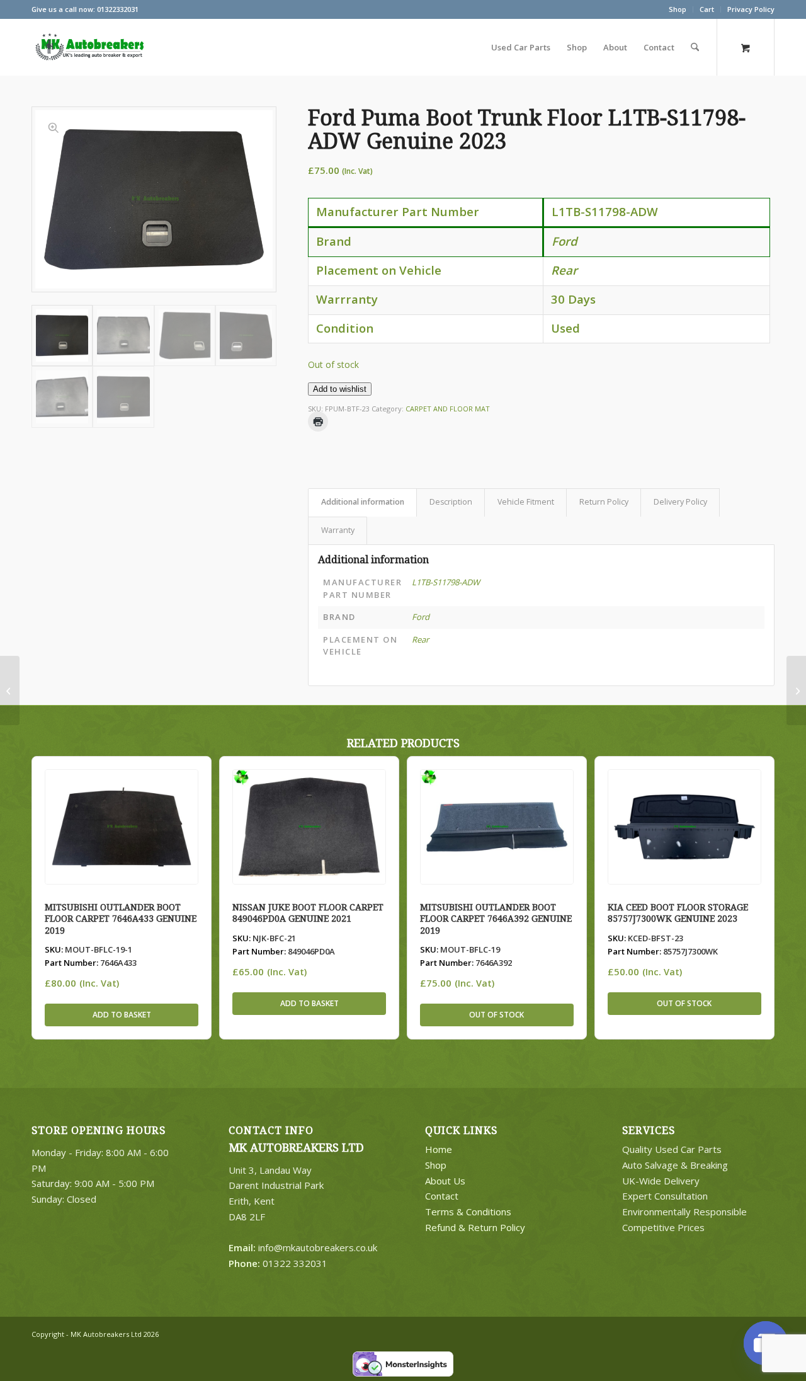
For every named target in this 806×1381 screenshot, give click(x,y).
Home (438, 1149)
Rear (420, 639)
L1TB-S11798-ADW (446, 582)
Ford (420, 616)
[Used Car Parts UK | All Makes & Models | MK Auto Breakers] (88, 47)
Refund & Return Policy (475, 1227)
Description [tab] (450, 501)
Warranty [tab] (338, 530)
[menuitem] (677, 9)
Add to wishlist (339, 389)
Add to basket (122, 1014)
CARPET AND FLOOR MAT (448, 408)
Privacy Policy (751, 9)
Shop (677, 9)
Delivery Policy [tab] (680, 501)
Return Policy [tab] (603, 501)
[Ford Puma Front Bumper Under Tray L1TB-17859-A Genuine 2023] (10, 690)
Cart (707, 9)
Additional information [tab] (362, 501)
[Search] (695, 47)
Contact (441, 1195)
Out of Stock (496, 1014)
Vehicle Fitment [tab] (525, 501)
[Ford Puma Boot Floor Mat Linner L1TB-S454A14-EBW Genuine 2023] (796, 690)
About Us (445, 1180)
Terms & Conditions (468, 1211)
